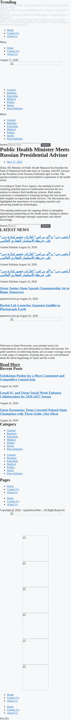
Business (12, 92)
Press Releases (15, 108)
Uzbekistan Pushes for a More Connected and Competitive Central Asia (32, 377)
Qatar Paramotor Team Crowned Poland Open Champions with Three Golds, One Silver (33, 412)
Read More (10, 364)
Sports (10, 105)
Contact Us (13, 33)
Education (12, 95)
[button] (35, 42)
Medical (11, 99)
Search (3, 144)
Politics (11, 102)
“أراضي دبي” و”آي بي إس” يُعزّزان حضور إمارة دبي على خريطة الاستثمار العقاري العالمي (35, 239)
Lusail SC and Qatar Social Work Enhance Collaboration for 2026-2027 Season (30, 394)
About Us (12, 36)
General (11, 89)
